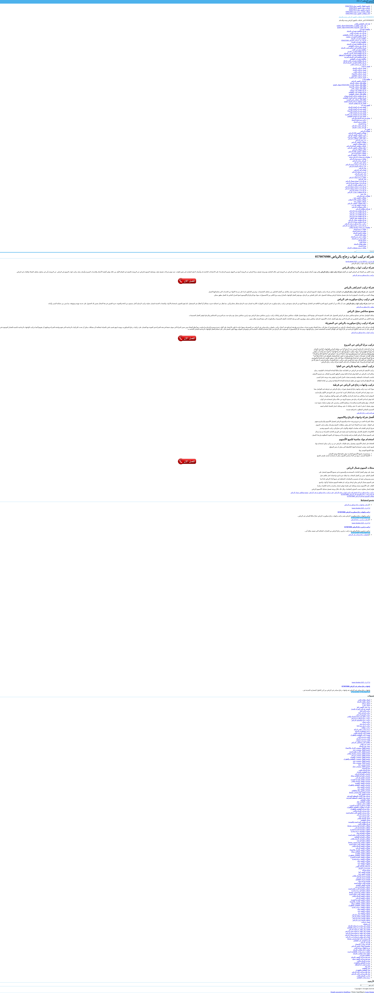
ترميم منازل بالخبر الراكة (362, 729)
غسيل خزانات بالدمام (359, 68)
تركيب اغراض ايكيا (364, 713)
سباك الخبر (362, 242)
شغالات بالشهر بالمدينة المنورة (360, 857)
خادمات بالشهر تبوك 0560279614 (359, 10)
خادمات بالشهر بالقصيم (362, 783)
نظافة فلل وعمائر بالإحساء (357, 87)
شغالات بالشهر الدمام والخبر (361, 846)
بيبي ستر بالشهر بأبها (363, 707)
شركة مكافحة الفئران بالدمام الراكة (354, 62)
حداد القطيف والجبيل (363, 772)
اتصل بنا (367, 129)
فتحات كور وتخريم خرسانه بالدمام (359, 926)
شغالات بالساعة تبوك (363, 833)
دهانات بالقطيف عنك (363, 801)
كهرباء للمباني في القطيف (361, 940)
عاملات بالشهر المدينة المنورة (360, 900)
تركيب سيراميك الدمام (359, 120)
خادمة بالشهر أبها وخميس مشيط (359, 792)
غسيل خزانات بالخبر (359, 72)
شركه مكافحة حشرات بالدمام (356, 31)
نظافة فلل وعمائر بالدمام (358, 83)
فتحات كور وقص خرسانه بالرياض (359, 929)
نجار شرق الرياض (360, 175)
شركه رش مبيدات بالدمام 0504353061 (353, 40)
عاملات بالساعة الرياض (362, 887)
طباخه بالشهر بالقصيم (363, 885)
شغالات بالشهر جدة (360, 198)
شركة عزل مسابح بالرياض (357, 190)
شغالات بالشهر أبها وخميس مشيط (359, 842)
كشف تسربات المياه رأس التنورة (355, 114)
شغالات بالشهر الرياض (363, 848)
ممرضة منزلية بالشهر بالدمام (360, 957)
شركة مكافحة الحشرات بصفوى (356, 37)
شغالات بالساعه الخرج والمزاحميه (359, 835)
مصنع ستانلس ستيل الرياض (299, 492)
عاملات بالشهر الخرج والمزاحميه (359, 894)
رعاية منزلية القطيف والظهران (360, 809)
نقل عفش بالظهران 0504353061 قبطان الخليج (351, 25)
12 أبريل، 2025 (365, 508)
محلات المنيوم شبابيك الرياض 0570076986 (360, 496)
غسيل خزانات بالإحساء (359, 74)
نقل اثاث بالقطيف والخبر (362, 24)
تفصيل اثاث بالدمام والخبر (362, 733)
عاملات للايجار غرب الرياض (361, 920)
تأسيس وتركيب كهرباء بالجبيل (360, 709)
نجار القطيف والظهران (363, 970)
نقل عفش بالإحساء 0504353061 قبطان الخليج (351, 27)
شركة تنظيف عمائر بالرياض (357, 220)
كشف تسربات (365, 105)
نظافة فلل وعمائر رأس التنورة (356, 99)
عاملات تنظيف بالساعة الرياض (356, 146)
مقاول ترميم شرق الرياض (357, 159)
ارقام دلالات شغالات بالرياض (357, 138)
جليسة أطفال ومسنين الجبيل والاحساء (357, 748)
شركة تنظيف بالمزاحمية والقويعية (359, 822)
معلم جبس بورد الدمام (359, 238)
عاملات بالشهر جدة (360, 201)
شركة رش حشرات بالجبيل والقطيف (354, 35)
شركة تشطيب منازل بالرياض (356, 192)
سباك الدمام (362, 240)
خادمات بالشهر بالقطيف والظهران (359, 785)
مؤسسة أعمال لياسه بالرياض (360, 946)
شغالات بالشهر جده (364, 863)
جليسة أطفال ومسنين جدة (361, 750)
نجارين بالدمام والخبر (363, 976)
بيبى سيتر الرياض (360, 140)
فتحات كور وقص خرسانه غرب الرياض (358, 937)
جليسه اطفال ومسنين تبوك (361, 766)
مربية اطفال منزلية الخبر (362, 948)
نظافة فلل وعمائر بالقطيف (357, 94)
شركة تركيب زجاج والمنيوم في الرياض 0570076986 (357, 494)
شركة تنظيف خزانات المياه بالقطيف (354, 98)
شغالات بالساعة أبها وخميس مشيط (358, 826)
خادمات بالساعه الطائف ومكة (360, 776)
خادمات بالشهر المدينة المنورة (360, 779)
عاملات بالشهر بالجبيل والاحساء (360, 901)
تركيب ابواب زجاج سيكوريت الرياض (362, 332)
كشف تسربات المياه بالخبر (357, 112)
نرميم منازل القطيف (363, 977)
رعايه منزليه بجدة (364, 816)
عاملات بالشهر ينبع (364, 913)
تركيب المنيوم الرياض (363, 714)
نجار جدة (363, 194)
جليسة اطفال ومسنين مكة (361, 763)
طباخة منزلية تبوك (364, 881)
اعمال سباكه (366, 703)
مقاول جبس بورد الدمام (358, 236)
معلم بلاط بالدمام (360, 235)
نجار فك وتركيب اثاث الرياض (361, 972)
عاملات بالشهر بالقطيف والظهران (359, 905)
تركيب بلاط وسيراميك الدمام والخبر (358, 716)
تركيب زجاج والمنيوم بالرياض (360, 720)
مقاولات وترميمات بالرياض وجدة (359, 157)
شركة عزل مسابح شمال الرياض (355, 181)
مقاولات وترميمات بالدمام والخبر (359, 227)
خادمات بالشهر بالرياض (358, 81)
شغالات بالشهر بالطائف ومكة (360, 851)
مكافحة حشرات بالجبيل (358, 42)
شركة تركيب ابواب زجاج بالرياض (344, 492)
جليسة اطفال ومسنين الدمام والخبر (358, 753)
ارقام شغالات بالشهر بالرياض (357, 136)
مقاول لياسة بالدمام (359, 233)
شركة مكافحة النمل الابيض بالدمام (355, 53)
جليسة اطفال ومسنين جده (361, 761)
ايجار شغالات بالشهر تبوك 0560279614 (358, 13)
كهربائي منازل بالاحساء (362, 944)
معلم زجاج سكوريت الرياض (365, 307)
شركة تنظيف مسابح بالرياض (357, 222)
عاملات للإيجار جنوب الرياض (361, 914)
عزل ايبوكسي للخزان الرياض (357, 185)
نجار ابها (367, 966)
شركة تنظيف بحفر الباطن (358, 218)
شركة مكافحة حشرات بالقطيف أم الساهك (352, 55)
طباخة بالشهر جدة (364, 874)
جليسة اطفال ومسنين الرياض (360, 755)
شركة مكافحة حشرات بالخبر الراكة (354, 61)
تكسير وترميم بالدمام (363, 739)
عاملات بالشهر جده (364, 911)
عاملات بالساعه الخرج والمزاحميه (359, 889)
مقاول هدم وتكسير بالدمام (361, 953)
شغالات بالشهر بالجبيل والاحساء (360, 850)
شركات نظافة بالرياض (363, 209)
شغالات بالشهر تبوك (363, 861)
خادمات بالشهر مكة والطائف (361, 790)
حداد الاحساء (366, 768)
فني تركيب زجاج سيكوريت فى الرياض (321, 492)
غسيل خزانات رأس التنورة (357, 77)
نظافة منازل (366, 79)
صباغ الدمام (362, 124)
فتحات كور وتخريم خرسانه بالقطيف (358, 927)
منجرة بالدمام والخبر (363, 961)
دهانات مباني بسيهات (363, 803)
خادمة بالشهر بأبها (364, 794)
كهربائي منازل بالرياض (359, 125)
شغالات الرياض (365, 131)
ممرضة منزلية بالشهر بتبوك (361, 959)
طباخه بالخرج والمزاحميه (362, 883)
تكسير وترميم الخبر (364, 737)
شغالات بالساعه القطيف (362, 837)
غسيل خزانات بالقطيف (359, 75)
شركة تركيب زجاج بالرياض (365, 413)
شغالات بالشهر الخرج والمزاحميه (359, 844)
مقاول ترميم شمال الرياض (357, 177)
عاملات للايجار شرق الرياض (361, 918)
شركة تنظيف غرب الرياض (357, 212)
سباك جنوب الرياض (360, 162)
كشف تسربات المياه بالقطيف (356, 116)
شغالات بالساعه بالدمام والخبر (360, 839)
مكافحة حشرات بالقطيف (358, 59)
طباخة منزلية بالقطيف (363, 879)
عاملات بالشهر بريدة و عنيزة (361, 907)
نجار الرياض (362, 168)
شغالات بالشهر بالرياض (358, 142)
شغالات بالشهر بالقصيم (362, 853)
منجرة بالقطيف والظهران (362, 963)
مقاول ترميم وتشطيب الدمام (356, 248)
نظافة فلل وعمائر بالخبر (358, 88)
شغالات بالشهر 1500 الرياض (357, 133)
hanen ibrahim (356, 508)
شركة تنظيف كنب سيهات (358, 90)
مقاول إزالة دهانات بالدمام (361, 950)
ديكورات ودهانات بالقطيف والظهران (358, 807)
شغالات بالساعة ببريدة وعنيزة (360, 831)
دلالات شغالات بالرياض (359, 207)
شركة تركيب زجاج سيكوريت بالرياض (354, 225)
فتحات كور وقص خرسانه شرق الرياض (357, 933)
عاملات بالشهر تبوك (363, 909)
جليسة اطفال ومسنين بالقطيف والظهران (357, 759)
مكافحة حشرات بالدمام (358, 38)
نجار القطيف (366, 968)
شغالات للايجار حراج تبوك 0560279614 (358, 11)
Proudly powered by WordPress (340, 992)
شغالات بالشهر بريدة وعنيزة (361, 859)
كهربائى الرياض (365, 942)
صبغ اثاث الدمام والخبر (362, 866)
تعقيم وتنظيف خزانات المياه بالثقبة (355, 101)
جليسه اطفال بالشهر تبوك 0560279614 (357, 6)
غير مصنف (366, 924)
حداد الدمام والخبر (364, 770)
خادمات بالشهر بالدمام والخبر (360, 781)
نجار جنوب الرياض (360, 174)
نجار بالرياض (362, 179)
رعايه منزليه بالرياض (363, 814)
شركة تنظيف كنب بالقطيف (357, 92)
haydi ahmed (350, 261)
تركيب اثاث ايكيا (365, 711)
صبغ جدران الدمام (364, 868)
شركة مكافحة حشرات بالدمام (356, 44)
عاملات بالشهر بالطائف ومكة (360, 903)
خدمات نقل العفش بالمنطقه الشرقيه (358, 798)
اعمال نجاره (366, 705)
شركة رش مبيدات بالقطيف (357, 46)
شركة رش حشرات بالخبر (358, 33)
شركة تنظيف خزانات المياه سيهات (355, 96)
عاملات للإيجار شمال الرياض (361, 916)
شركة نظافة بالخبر (364, 824)
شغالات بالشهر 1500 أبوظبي (357, 199)
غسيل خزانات (365, 66)
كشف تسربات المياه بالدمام (357, 107)
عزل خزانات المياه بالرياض (357, 166)
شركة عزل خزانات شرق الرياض (355, 164)
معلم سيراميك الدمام (359, 231)
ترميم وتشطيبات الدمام (362, 731)
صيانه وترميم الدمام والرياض (361, 118)
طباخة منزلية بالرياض (363, 877)
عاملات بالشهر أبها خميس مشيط (359, 892)
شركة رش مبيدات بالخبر (358, 64)
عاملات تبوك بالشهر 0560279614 (359, 8)
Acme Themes (369, 992)
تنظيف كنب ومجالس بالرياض (360, 742)
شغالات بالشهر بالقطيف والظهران (359, 855)
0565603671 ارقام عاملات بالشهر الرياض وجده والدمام (356, 17)
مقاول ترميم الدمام (360, 122)
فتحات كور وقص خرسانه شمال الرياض (357, 935)
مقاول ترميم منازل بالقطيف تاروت (359, 951)
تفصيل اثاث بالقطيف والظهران (360, 735)
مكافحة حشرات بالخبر (359, 49)
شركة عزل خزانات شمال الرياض (355, 186)
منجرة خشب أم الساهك (362, 964)
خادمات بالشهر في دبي (358, 205)
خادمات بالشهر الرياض (363, 777)
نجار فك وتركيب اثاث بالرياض (360, 974)
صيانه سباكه (366, 870)
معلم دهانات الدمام (360, 244)
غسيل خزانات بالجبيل (359, 70)
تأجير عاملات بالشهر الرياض (357, 135)
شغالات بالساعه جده (363, 840)
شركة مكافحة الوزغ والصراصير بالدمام (353, 48)
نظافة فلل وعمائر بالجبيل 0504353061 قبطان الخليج (349, 85)
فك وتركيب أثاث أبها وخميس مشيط (358, 939)
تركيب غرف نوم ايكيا (363, 726)
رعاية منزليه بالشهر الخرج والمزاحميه (358, 813)
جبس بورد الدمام (364, 746)
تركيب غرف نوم (365, 724)
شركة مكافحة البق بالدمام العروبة (355, 57)
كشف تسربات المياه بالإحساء (356, 111)
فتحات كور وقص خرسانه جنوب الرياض (357, 931)
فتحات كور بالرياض (360, 170)
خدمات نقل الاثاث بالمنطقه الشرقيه (358, 796)
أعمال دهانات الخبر (364, 700)
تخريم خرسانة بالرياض (359, 172)
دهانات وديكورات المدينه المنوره (360, 805)
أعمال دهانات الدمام (363, 702)
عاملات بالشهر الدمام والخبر (361, 896)
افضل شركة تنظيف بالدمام (357, 103)
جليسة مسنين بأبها (364, 764)
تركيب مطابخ (366, 727)
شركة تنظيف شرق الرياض (357, 211)
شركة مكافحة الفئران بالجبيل (356, 51)
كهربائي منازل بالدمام (359, 127)
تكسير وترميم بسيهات (363, 740)
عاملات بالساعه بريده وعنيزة (361, 890)
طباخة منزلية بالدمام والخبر (361, 876)
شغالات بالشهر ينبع (364, 864)
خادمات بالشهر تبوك (363, 787)
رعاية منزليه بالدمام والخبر (361, 811)
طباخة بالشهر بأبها (364, 872)
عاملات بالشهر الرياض (363, 898)
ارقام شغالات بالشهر (359, 144)
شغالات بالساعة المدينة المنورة (360, 829)
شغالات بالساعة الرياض (358, 153)
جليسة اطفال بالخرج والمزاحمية (359, 751)
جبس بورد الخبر (365, 744)
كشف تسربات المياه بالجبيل (357, 109)
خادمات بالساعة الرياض (362, 774)
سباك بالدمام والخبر (363, 818)
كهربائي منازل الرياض (359, 161)
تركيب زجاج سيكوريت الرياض (364, 492)
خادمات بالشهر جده (364, 789)
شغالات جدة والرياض (363, 196)
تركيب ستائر (366, 722)
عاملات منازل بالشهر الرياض (357, 155)
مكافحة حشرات (365, 29)
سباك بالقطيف (365, 820)
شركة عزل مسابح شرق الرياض (356, 183)
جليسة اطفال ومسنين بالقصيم (360, 757)
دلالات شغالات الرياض (359, 149)
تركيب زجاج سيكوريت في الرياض (355, 224)
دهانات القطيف (365, 800)
